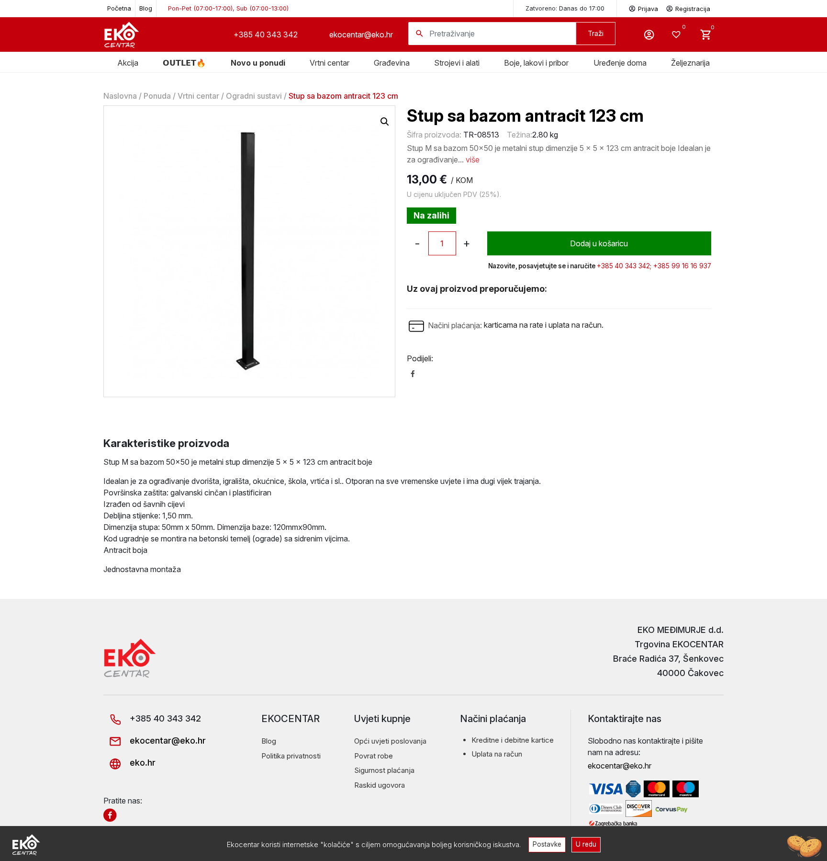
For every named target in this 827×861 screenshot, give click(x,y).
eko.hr (141, 763)
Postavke (547, 844)
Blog (145, 8)
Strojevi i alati (457, 63)
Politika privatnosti (291, 755)
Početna (119, 8)
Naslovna (120, 96)
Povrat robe (373, 755)
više (473, 159)
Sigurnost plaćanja (384, 770)
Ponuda (157, 96)
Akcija (127, 63)
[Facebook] (412, 372)
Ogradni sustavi (254, 96)
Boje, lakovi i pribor (536, 63)
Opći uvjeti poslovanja (390, 741)
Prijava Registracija (674, 8)
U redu (586, 844)
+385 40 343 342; (624, 266)
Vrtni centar (329, 63)
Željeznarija (690, 63)
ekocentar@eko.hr (361, 34)
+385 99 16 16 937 (682, 266)
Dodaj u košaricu (599, 243)
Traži (595, 33)
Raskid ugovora (379, 785)
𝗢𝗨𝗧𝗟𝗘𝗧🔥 (184, 63)
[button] (384, 121)
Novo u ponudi (258, 63)
